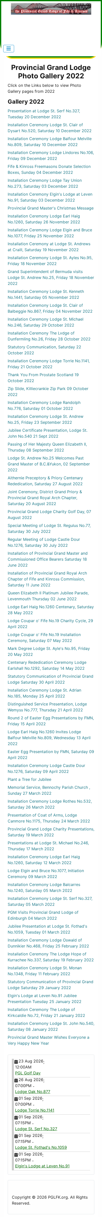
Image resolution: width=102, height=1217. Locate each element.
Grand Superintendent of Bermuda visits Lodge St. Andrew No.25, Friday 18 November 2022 (51, 277)
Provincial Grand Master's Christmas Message (51, 208)
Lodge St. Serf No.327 (36, 1128)
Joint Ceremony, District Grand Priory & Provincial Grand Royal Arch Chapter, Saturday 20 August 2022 (45, 497)
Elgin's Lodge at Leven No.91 (42, 1165)
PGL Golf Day (28, 1072)
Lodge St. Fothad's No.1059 (41, 1147)
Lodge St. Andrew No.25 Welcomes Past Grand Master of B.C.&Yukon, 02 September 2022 (49, 464)
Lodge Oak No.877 (32, 1091)
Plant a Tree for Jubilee (29, 779)
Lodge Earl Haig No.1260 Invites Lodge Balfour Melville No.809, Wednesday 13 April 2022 (49, 737)
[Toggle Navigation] (8, 48)
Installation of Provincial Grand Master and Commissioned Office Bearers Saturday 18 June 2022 (48, 559)
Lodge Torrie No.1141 (34, 1110)
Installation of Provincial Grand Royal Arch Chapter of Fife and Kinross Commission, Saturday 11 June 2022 (47, 579)
